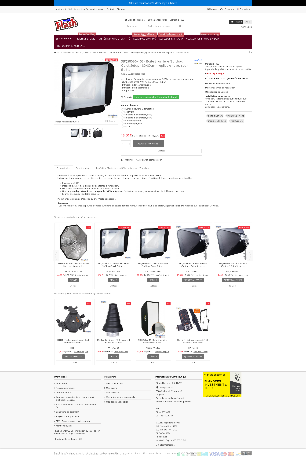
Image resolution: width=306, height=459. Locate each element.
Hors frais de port (143, 136)
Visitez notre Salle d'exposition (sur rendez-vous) (79, 9)
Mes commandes (114, 383)
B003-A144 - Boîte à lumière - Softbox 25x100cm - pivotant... (113, 237)
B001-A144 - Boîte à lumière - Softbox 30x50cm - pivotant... (73, 237)
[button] (70, 45)
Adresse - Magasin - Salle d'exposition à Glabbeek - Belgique (75, 398)
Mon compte (110, 376)
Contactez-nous (63, 392)
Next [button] (250, 255)
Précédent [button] (56, 90)
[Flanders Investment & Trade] (222, 384)
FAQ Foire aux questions (67, 416)
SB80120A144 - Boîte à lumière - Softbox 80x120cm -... (153, 341)
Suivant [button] (116, 90)
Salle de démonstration (218, 83)
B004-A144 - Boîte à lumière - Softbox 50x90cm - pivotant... (233, 237)
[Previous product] (249, 52)
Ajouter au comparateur (150, 159)
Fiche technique (83, 168)
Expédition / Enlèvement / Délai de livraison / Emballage (123, 168)
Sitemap (121, 9)
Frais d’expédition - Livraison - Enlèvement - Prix (77, 406)
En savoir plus (63, 168)
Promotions (61, 383)
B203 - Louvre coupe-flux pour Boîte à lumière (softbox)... (193, 237)
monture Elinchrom (217, 120)
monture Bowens (235, 115)
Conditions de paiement (67, 412)
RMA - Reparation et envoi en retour (73, 421)
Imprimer (128, 159)
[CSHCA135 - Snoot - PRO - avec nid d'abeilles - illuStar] (113, 319)
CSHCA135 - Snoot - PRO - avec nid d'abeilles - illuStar (113, 341)
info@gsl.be (169, 444)
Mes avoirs (111, 388)
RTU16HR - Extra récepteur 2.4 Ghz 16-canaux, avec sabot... (193, 341)
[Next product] (251, 52)
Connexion (229, 9)
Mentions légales (64, 425)
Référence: (126, 74)
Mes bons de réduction (117, 401)
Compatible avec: (130, 105)
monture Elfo (237, 120)
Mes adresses (113, 392)
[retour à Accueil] (55, 53)
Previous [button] (56, 255)
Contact (110, 9)
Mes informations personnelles (121, 397)
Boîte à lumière (215, 115)
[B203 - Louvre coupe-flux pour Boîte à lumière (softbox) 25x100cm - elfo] (193, 229)
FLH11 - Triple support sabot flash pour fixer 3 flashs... (73, 341)
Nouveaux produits (65, 388)
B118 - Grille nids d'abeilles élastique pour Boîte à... (153, 237)
